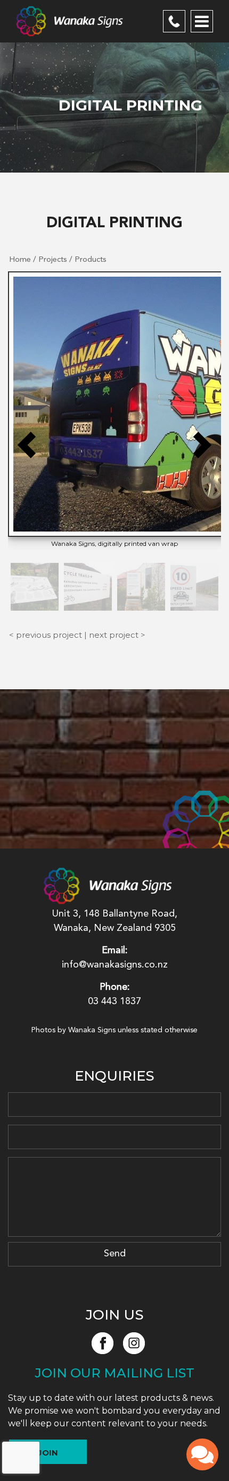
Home (20, 260)
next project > (117, 635)
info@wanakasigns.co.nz (115, 965)
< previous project (45, 635)
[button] (26, 445)
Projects (52, 260)
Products (91, 260)
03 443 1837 (174, 21)
